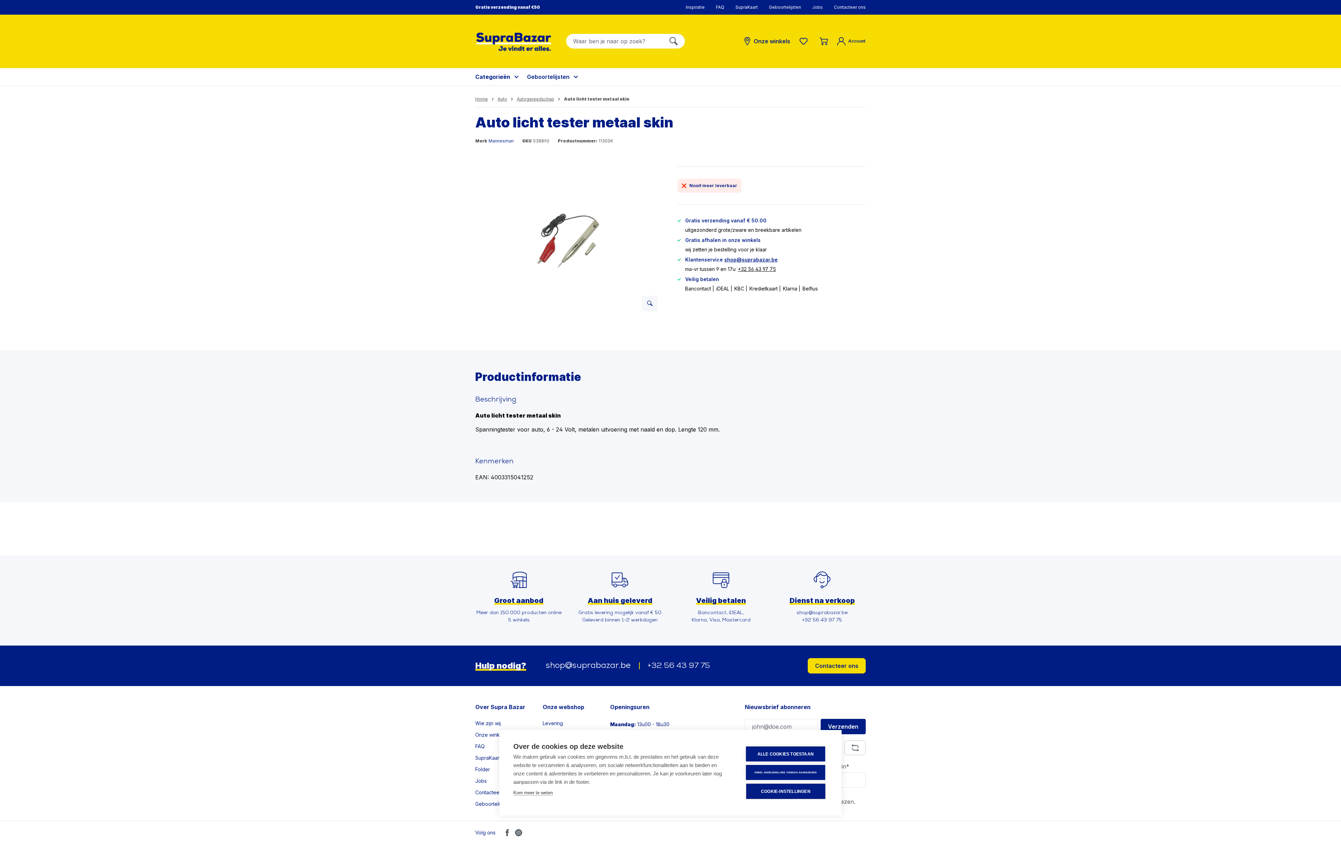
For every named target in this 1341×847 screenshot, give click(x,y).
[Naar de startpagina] (513, 42)
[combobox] (614, 41)
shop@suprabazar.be (751, 260)
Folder (482, 769)
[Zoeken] (673, 41)
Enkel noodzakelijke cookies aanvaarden (786, 772)
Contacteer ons (850, 7)
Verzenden (843, 726)
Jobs (817, 7)
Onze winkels (490, 735)
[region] (569, 242)
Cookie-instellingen (786, 791)
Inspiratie (695, 7)
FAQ (720, 7)
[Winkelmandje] (824, 41)
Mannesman (501, 140)
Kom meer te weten (533, 792)
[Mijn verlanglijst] (805, 41)
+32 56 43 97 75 (757, 269)
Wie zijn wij (488, 723)
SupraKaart (746, 7)
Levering (553, 723)
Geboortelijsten (785, 7)
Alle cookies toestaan (785, 754)
